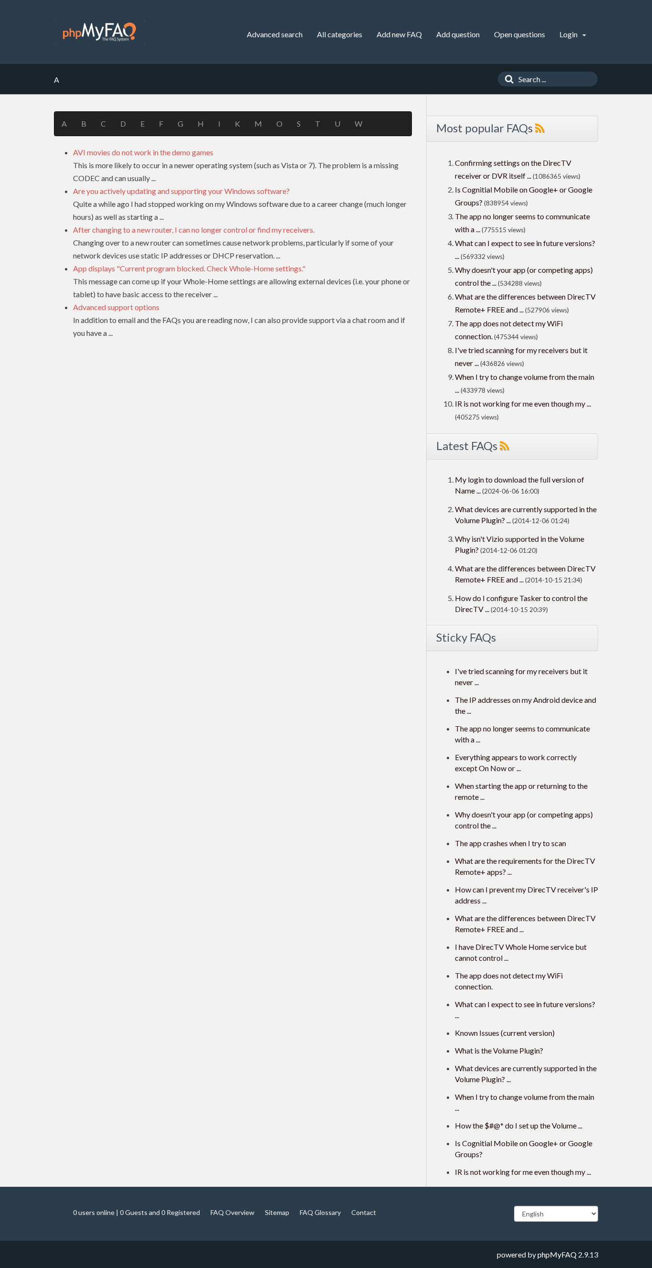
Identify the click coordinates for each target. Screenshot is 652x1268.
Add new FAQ (399, 34)
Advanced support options (116, 307)
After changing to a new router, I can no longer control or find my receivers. (194, 229)
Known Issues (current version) (505, 1032)
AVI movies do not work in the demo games (143, 152)
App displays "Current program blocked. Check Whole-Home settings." (189, 268)
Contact (363, 1212)
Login (569, 34)
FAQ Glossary (320, 1212)
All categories (339, 34)
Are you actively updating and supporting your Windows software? (181, 190)
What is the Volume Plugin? (499, 1050)
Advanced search (275, 34)
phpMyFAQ (557, 1254)
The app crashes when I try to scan (510, 843)
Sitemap (277, 1212)
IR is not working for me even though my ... (523, 403)
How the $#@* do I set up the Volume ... (518, 1125)
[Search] (507, 79)
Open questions (519, 34)
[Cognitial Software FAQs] (99, 32)
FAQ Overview (232, 1212)
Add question (458, 34)
